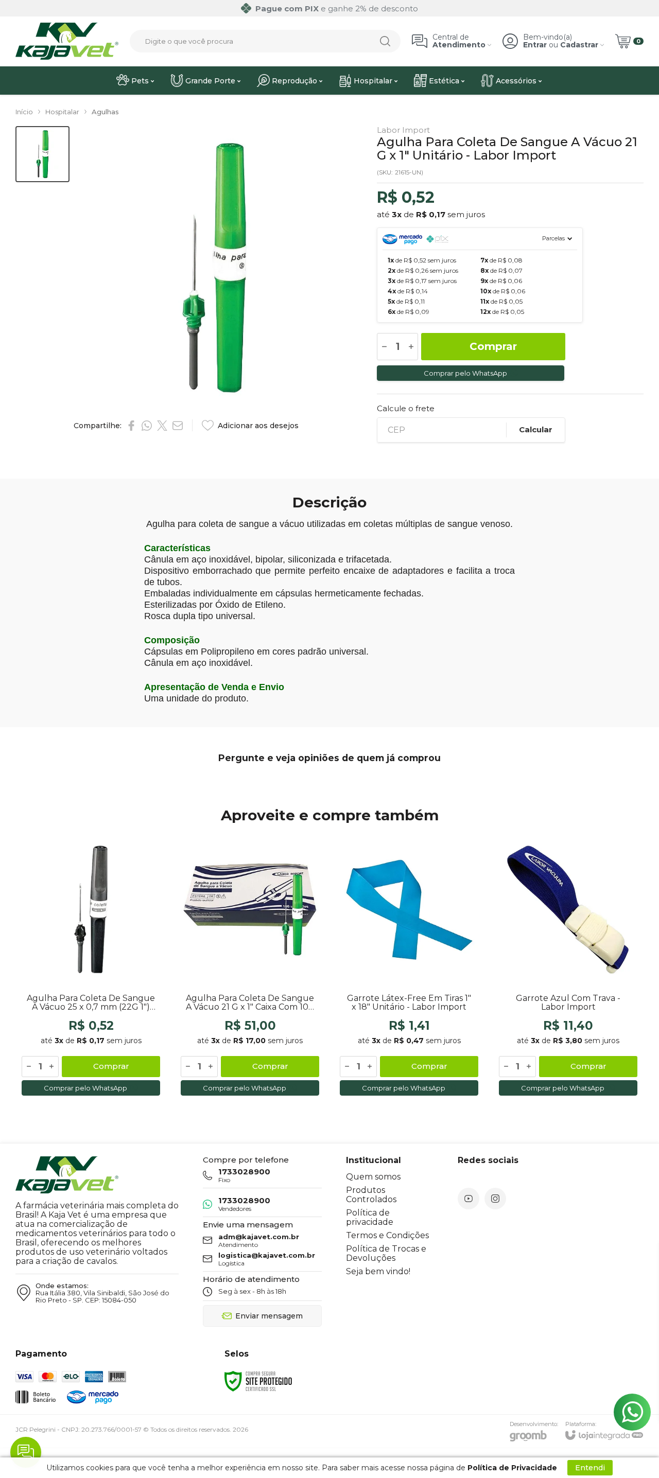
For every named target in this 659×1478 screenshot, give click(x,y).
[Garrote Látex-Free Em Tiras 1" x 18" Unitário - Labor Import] (409, 966)
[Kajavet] (66, 41)
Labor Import (403, 130)
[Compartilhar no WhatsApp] (147, 425)
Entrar (535, 45)
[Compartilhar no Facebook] (131, 425)
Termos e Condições (387, 1235)
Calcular (535, 429)
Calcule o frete (406, 408)
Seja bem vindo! (378, 1271)
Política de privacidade (369, 1217)
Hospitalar (62, 112)
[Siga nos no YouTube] (468, 1198)
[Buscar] (385, 41)
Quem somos (373, 1177)
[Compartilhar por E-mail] (177, 425)
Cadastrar (579, 45)
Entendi (590, 1467)
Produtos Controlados (371, 1194)
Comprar (493, 346)
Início (24, 112)
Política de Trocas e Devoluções (386, 1253)
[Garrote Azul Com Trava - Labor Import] (568, 966)
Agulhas (105, 112)
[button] (42, 154)
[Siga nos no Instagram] (495, 1198)
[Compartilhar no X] (162, 425)
